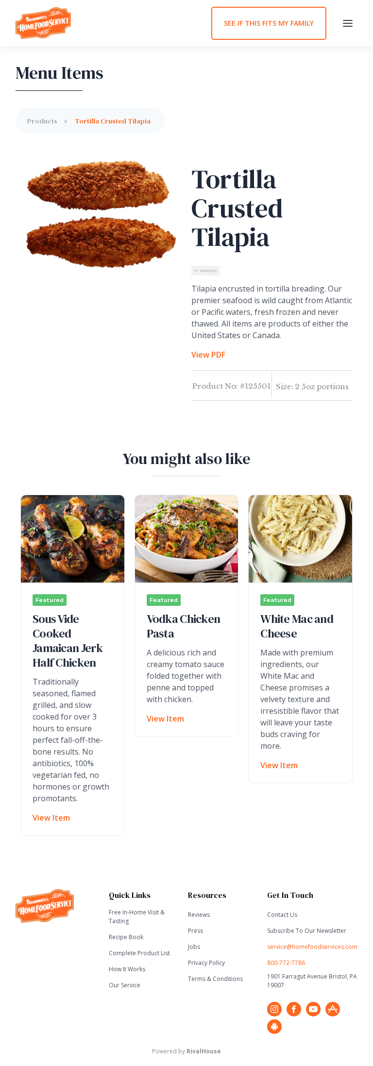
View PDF (208, 354)
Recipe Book (126, 937)
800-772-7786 (286, 963)
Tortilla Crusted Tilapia (113, 121)
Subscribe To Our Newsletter (306, 931)
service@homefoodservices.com (312, 947)
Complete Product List (139, 953)
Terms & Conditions (215, 979)
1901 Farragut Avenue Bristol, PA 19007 (312, 980)
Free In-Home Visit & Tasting (137, 916)
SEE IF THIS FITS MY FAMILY (269, 23)
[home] (113, 23)
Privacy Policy (206, 963)
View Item (51, 817)
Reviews (199, 915)
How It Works (127, 969)
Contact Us (282, 915)
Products (42, 121)
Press (195, 931)
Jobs (194, 947)
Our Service (124, 985)
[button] (347, 23)
